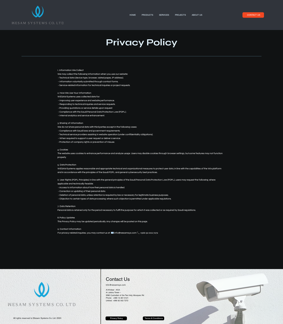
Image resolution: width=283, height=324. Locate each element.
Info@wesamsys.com (116, 285)
